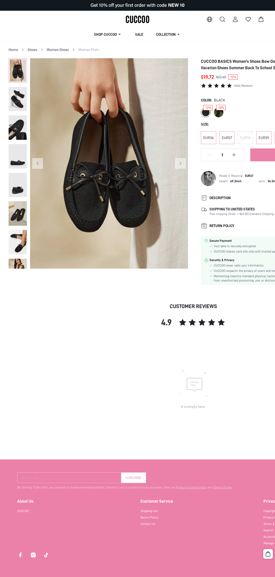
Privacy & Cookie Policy (191, 487)
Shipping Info (149, 511)
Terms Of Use (223, 487)
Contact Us (147, 524)
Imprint (268, 530)
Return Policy (149, 517)
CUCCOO (23, 511)
